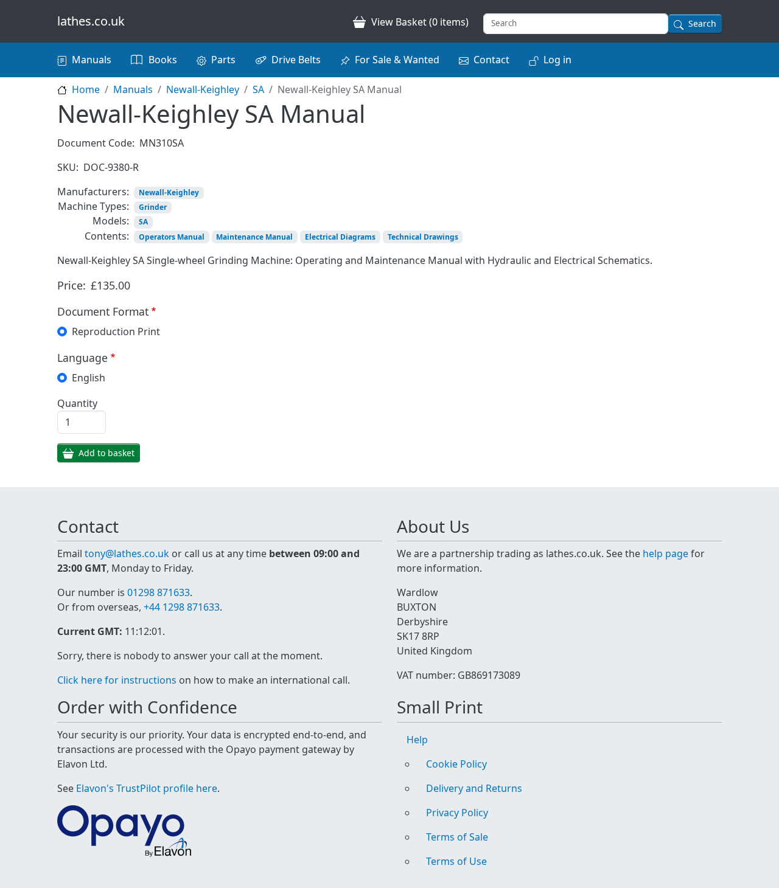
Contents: (107, 236)
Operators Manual (171, 237)
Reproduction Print (116, 331)
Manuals (91, 59)
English (88, 377)
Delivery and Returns (474, 788)
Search (702, 23)
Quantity (77, 403)
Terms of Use (456, 861)
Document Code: (95, 143)
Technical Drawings (423, 237)
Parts (223, 59)
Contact (491, 59)
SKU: (68, 167)
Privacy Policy (457, 812)
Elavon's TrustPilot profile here (146, 788)
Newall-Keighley (202, 89)
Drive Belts (296, 59)
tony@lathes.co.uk (127, 553)
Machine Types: (93, 206)
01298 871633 (158, 592)
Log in (557, 59)
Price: (71, 285)
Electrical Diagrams (340, 237)
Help (417, 739)
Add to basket (106, 453)
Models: (111, 220)
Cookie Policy (456, 764)
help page (665, 553)
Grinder (153, 207)
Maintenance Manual (254, 237)
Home (86, 89)
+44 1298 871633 (182, 607)
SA (258, 89)
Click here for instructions (116, 680)
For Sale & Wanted (397, 59)
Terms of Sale (457, 837)
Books (162, 59)
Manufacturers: (93, 191)
